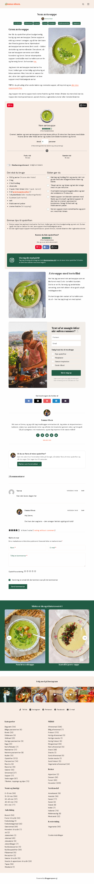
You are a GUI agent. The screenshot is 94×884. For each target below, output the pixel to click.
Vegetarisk (76, 23)
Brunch (9, 815)
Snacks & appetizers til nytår (18, 861)
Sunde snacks (55, 758)
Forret (45, 23)
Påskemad (10, 852)
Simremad (11, 773)
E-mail (53, 548)
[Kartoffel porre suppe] (26, 636)
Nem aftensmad (56, 747)
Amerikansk (54, 793)
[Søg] (83, 4)
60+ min (10, 805)
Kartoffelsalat (11, 747)
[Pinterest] (47, 401)
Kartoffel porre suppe (26, 664)
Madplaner (59, 358)
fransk (52, 802)
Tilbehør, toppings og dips (17, 781)
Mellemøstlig (54, 813)
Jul (7, 832)
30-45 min (11, 799)
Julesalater (10, 841)
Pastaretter (11, 761)
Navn (13, 548)
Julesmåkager (11, 844)
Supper (9, 776)
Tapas (9, 864)
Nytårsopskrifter (64, 23)
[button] (43, 128)
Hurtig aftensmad (56, 735)
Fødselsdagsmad (13, 824)
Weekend (10, 867)
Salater (9, 770)
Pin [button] (11, 105)
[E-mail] (65, 401)
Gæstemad (11, 827)
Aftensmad (28, 23)
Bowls (9, 732)
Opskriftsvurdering (16, 571)
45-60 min (11, 802)
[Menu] (88, 4)
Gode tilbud (59, 365)
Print (84, 105)
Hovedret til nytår (13, 829)
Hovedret (52, 23)
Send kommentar (18, 586)
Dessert (53, 777)
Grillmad (10, 738)
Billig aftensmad (56, 730)
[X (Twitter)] (38, 401)
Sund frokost (54, 761)
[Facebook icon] (38, 435)
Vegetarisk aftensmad (59, 764)
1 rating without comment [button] (44, 530)
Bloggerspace (50, 878)
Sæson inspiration (62, 361)
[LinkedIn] (56, 401)
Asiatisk (53, 796)
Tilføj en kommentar (18, 556)
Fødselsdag (10, 821)
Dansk (52, 799)
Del (47, 247)
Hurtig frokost (55, 741)
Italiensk (53, 811)
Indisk (51, 808)
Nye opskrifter (60, 354)
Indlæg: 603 (47, 440)
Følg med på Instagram (47, 681)
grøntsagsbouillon (21, 192)
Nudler (9, 755)
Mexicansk (54, 816)
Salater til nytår (12, 858)
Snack (52, 750)
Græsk (52, 805)
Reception (10, 855)
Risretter (10, 767)
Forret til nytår (12, 818)
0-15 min (10, 793)
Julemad (10, 838)
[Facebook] (28, 401)
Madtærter (11, 750)
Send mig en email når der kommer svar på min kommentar (34, 580)
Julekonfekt (10, 835)
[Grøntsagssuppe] (70, 636)
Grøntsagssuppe (70, 664)
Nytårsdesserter (13, 847)
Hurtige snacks (55, 738)
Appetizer (53, 774)
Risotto (9, 764)
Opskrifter (11, 758)
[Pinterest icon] (51, 435)
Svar (82, 490)
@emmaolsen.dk (50, 260)
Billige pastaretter (13, 730)
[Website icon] (42, 435)
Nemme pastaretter (14, 752)
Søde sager (11, 778)
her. (35, 61)
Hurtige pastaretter (14, 741)
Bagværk (10, 727)
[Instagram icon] (47, 435)
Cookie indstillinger (55, 835)
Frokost (36, 23)
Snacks (52, 752)
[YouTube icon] (56, 435)
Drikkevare (10, 735)
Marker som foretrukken (29, 464)
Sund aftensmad (56, 755)
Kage (8, 744)
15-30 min (17, 23)
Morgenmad (55, 744)
